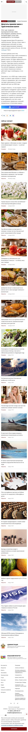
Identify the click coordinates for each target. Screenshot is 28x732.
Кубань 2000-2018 (19, 677)
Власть (2, 670)
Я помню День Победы (20, 682)
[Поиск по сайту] (26, 2)
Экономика (3, 672)
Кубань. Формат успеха (21, 680)
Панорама (17, 665)
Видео (2, 685)
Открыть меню (2, 2)
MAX (23, 110)
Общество (4, 21)
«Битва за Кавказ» (19, 667)
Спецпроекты (18, 675)
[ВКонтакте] (4, 115)
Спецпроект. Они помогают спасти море (20, 685)
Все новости (4, 665)
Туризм (2, 687)
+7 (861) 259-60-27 (14, 711)
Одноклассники (14, 703)
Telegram (17, 703)
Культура (3, 680)
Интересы (3, 692)
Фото (2, 682)
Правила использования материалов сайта (19, 694)
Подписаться (15, 107)
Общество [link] (3, 178)
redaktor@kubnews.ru (14, 713)
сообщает (4, 50)
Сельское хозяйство (6, 689)
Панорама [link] (3, 149)
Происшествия (4, 675)
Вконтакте (11, 703)
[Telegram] (10, 115)
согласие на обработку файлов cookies (12, 725)
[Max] (13, 115)
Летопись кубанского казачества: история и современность (20, 671)
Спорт (2, 677)
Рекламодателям (19, 691)
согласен (14, 729)
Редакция (17, 688)
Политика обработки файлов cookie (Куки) (20, 699)
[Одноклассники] (7, 115)
